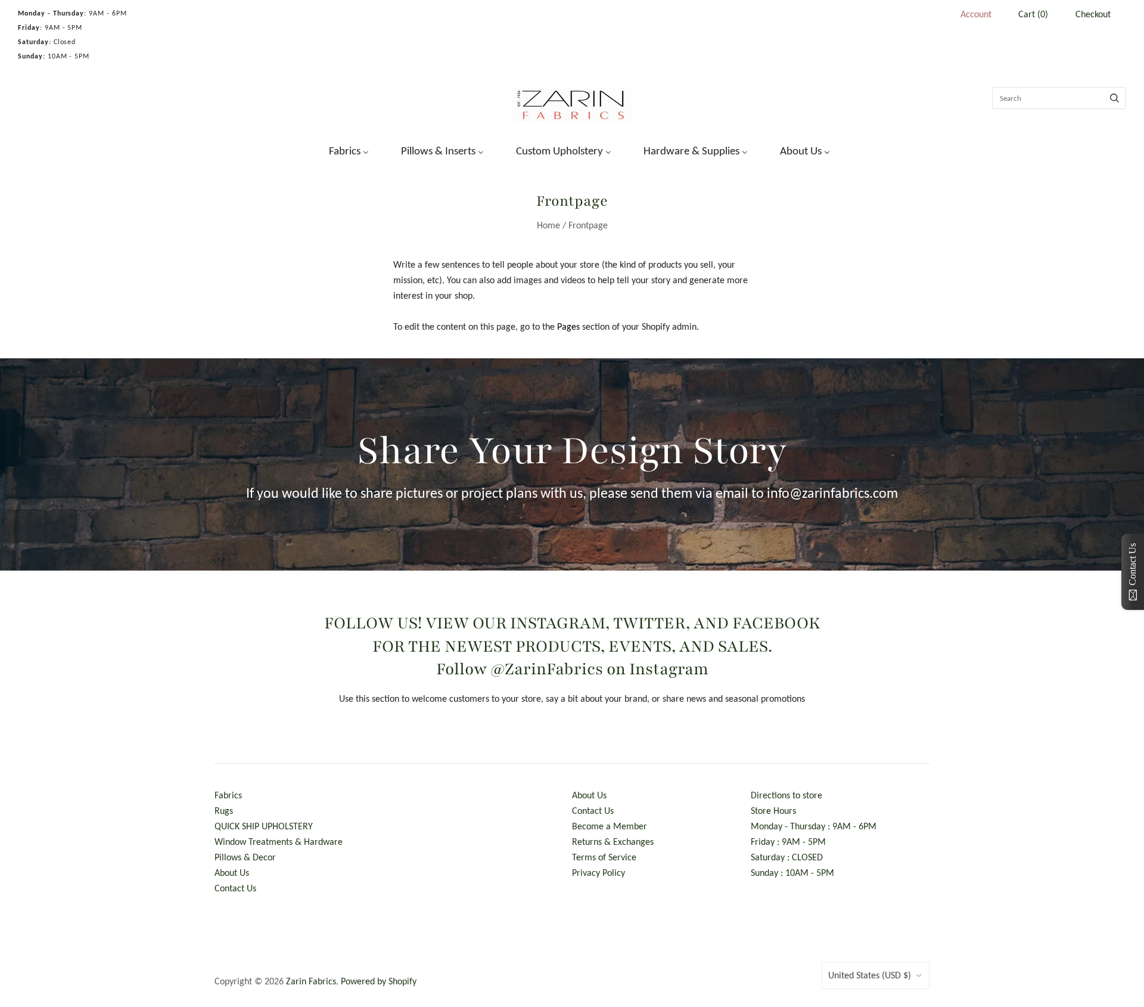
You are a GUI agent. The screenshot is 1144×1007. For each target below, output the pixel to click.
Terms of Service (604, 857)
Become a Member (609, 826)
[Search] (1114, 98)
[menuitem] (341, 149)
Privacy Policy (598, 872)
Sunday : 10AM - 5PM (792, 872)
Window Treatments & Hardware (278, 841)
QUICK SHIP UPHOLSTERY (263, 826)
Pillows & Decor (245, 857)
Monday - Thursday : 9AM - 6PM (813, 826)
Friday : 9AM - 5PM (788, 841)
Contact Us (235, 888)
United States (869, 975)
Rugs (223, 810)
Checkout (1093, 14)
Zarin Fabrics (311, 981)
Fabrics (228, 795)
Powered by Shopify (378, 981)
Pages (568, 326)
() (1033, 14)
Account (975, 14)
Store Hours (773, 810)
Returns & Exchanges (613, 841)
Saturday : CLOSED (787, 857)
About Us (231, 872)
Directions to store (786, 795)
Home (548, 225)
